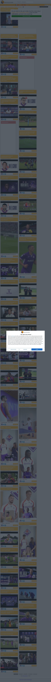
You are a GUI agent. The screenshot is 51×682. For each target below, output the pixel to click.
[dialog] (25, 341)
